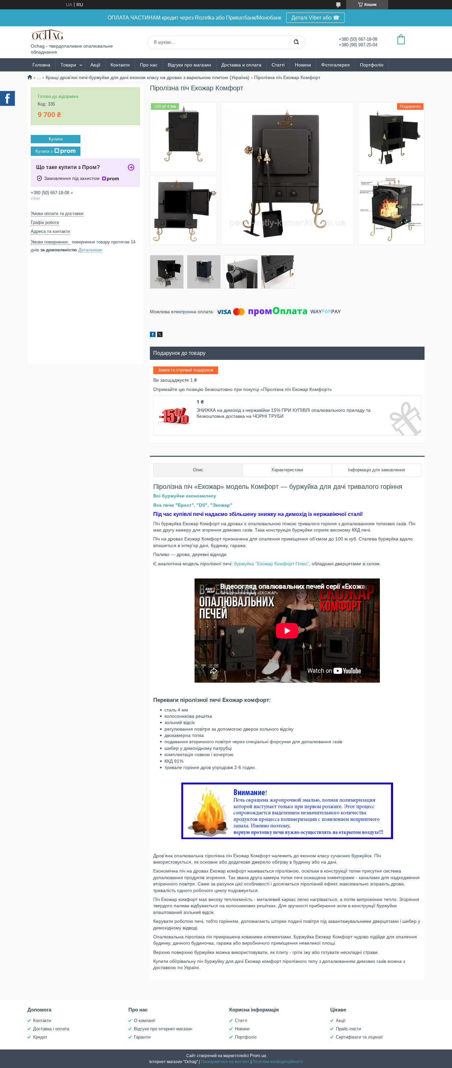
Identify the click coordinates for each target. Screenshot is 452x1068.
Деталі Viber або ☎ (315, 18)
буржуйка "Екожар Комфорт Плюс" (271, 563)
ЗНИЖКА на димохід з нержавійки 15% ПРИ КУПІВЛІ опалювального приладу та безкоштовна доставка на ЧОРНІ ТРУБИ (284, 413)
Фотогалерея (335, 64)
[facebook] (153, 335)
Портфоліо (372, 64)
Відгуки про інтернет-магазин (163, 1028)
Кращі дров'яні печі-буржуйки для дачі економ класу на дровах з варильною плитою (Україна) (147, 77)
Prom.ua (258, 1055)
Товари (68, 64)
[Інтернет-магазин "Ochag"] (47, 34)
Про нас (149, 64)
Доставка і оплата (51, 1028)
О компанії (144, 1020)
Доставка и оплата (241, 64)
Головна (41, 64)
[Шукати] (296, 42)
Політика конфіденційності (277, 1061)
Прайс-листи (348, 1028)
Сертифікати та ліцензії (359, 1037)
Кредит (40, 1037)
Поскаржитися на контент (225, 1061)
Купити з (44, 151)
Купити (56, 139)
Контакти (120, 64)
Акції (95, 64)
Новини (303, 64)
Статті (278, 64)
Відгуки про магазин (189, 64)
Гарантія (142, 1037)
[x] (159, 335)
